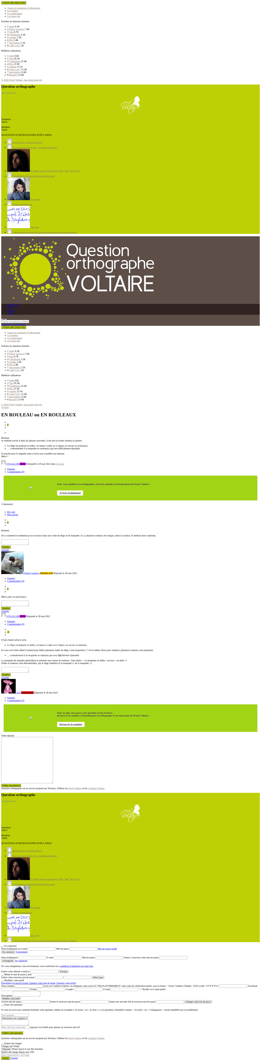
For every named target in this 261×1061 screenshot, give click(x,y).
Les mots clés (13, 16)
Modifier (5, 547)
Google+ (70, 989)
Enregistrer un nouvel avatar (15, 983)
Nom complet (7, 986)
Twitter (33, 989)
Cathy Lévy (15, 45)
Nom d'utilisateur (9, 957)
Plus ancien (12, 514)
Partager (11, 469)
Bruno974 (14, 75)
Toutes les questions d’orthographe (23, 8)
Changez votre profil (66, 983)
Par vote (11, 512)
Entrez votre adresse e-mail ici (15, 971)
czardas (13, 37)
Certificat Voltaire (96, 788)
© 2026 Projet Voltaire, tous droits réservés (21, 80)
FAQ (9, 308)
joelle (12, 26)
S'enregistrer (22, 952)
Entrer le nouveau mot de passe (65, 1001)
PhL (11, 40)
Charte (10, 313)
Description (6, 995)
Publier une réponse (11, 785)
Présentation (13, 305)
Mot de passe (62, 948)
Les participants (14, 13)
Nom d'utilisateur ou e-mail (14, 948)
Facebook (252, 986)
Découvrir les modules (71, 724)
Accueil (5, 407)
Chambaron (15, 34)
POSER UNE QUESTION (13, 3)
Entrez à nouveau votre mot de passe (141, 957)
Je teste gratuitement (70, 493)
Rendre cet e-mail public (154, 989)
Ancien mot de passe (11, 1001)
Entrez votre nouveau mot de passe (17, 977)
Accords (60, 464)
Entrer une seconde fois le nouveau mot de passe (132, 1001)
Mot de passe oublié (107, 948)
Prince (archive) (17, 29)
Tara (11, 32)
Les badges (12, 11)
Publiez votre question (12, 1033)
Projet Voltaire (75, 788)
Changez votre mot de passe (42, 983)
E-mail (50, 957)
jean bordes (15, 43)
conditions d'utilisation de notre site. (76, 966)
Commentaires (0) (15, 471)
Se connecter (21, 960)
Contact (11, 310)
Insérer (5, 1058)
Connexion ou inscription (13, 324)
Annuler (5, 550)
